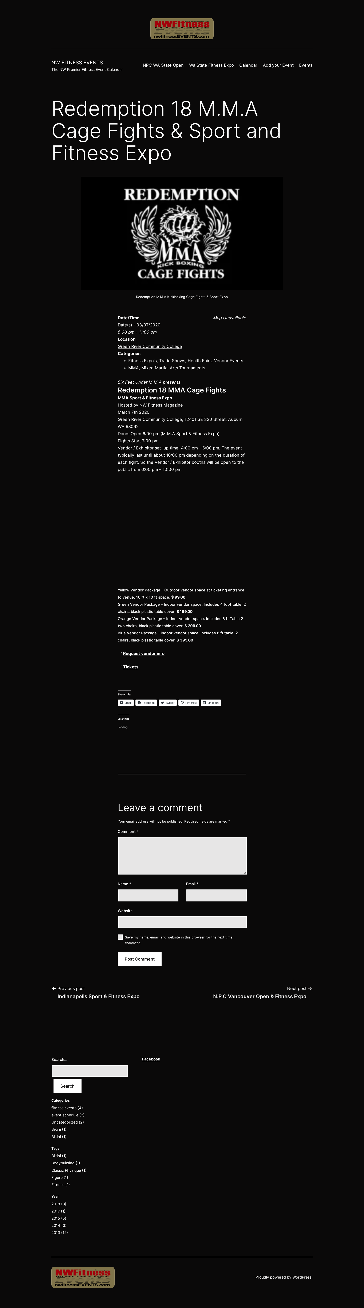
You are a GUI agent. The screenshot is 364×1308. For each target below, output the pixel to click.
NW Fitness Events (77, 63)
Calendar (248, 65)
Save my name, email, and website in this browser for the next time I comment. (179, 940)
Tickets (130, 666)
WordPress (302, 1277)
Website (125, 911)
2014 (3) (59, 1225)
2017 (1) (58, 1211)
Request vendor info (144, 653)
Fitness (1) (60, 1184)
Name (124, 884)
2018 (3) (58, 1204)
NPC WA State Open (163, 65)
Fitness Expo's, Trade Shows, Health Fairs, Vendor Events (185, 360)
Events (306, 65)
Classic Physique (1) (69, 1170)
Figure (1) (59, 1177)
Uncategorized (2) (67, 1122)
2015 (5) (58, 1218)
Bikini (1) (59, 1129)
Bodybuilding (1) (65, 1163)
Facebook (151, 1059)
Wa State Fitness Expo (211, 65)
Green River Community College (150, 346)
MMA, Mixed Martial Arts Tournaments (166, 367)
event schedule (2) (68, 1115)
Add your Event (278, 65)
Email (192, 884)
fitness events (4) (67, 1108)
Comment (128, 831)
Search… (59, 1059)
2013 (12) (59, 1232)
